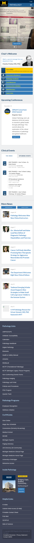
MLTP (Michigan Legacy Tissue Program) (16, 371)
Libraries (5, 359)
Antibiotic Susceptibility (10, 336)
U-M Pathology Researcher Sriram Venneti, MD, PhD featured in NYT (20, 312)
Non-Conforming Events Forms (12, 374)
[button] (2, 28)
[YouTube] (24, 1)
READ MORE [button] (17, 43)
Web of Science (7, 524)
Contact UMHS (7, 537)
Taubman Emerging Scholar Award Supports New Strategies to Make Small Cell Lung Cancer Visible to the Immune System (20, 292)
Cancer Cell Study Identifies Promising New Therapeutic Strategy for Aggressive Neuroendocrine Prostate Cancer (21, 255)
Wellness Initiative (8, 410)
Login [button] (31, 1)
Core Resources (11, 82)
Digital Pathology (8, 347)
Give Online (19, 70)
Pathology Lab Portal (9, 382)
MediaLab (5, 363)
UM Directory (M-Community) (12, 448)
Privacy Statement (22, 535)
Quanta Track (6, 394)
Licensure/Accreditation (13, 86)
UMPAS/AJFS (7, 332)
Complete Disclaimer (9, 535)
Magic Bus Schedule (9, 424)
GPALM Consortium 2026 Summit (19, 111)
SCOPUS (5, 520)
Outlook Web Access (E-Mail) (12, 508)
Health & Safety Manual (10, 355)
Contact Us (21, 489)
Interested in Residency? (13, 75)
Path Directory (10, 89)
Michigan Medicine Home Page (12, 455)
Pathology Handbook (12, 79)
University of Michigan (9, 459)
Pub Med (5, 516)
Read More (21, 491)
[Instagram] (21, 1)
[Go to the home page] (4, 4)
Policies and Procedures (10, 386)
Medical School (7, 432)
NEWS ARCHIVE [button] (8, 207)
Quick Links (9, 93)
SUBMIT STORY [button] (24, 207)
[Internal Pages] (27, 1)
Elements (5, 351)
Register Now (16, 137)
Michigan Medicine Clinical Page (13, 451)
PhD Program (6, 390)
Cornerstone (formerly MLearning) (13, 428)
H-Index (5, 504)
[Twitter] (18, 1)
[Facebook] (15, 1)
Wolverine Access (8, 463)
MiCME (4, 436)
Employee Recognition (9, 406)
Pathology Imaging (8, 378)
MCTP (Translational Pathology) (13, 367)
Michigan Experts (8, 440)
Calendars (5, 339)
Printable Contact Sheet (10, 512)
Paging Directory (7, 444)
